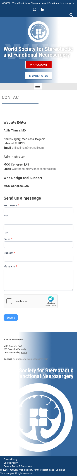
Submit (11, 317)
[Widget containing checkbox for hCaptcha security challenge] (31, 301)
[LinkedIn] (42, 9)
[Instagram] (34, 9)
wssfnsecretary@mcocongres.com (34, 169)
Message (10, 266)
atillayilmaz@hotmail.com (28, 147)
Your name (11, 205)
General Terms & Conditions (18, 466)
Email (8, 239)
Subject (9, 253)
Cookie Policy (11, 462)
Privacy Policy (10, 459)
